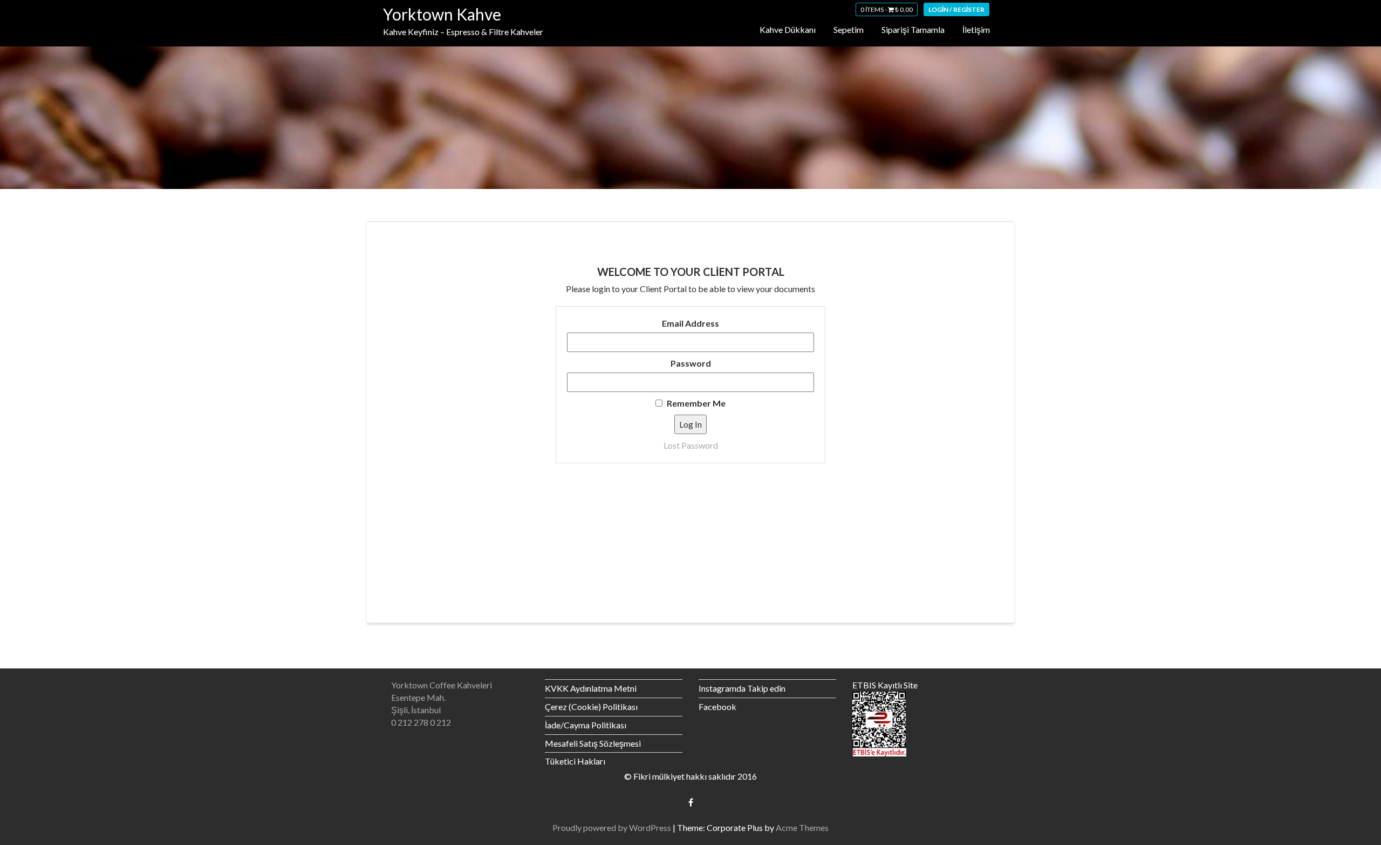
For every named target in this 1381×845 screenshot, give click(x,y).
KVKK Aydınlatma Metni (591, 688)
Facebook (717, 706)
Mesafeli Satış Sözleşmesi (593, 743)
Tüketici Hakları (575, 761)
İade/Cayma (568, 725)
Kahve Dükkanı (788, 29)
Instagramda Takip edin (742, 688)
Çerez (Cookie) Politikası (591, 706)
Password (691, 363)
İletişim (976, 29)
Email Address (690, 323)
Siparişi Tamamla (913, 29)
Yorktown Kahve (442, 14)
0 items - (886, 9)
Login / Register (956, 9)
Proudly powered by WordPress (611, 827)
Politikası (608, 725)
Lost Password (691, 445)
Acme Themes (802, 827)
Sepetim (848, 29)
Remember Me (695, 403)
